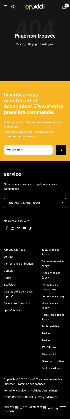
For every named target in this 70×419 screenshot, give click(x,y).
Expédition (10, 284)
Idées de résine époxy (50, 305)
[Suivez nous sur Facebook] (7, 228)
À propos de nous (14, 249)
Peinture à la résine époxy (53, 317)
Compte (8, 270)
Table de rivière (50, 326)
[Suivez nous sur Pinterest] (18, 228)
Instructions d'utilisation (18, 263)
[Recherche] (13, 7)
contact (8, 256)
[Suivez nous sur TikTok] (30, 228)
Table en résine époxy (50, 252)
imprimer (9, 383)
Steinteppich (49, 354)
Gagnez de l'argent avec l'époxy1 (18, 294)
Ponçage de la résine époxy (50, 287)
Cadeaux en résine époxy (53, 264)
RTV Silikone (49, 347)
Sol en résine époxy (53, 296)
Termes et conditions (16, 390)
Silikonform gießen (53, 361)
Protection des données (31, 383)
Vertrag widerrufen (46, 397)
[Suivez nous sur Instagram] (13, 228)
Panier (8, 277)
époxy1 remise (12, 310)
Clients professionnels (17, 303)
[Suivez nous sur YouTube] (24, 228)
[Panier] (64, 7)
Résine (46, 333)
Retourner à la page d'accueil (35, 57)
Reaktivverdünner (52, 368)
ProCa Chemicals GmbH (18, 397)
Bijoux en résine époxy (51, 275)
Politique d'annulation (44, 390)
